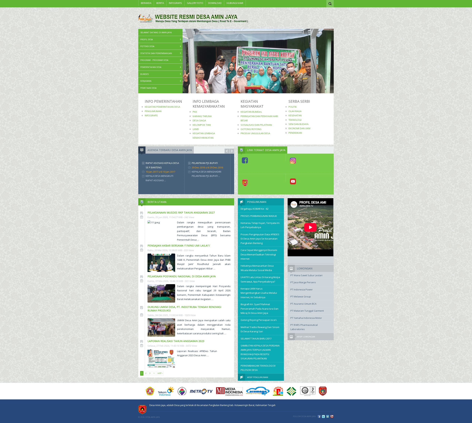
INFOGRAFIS (175, 3)
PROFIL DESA (146, 39)
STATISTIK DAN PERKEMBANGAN (156, 53)
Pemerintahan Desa (150, 67)
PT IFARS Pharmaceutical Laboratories (304, 327)
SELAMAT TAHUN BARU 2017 (256, 338)
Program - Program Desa (154, 60)
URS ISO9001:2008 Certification (308, 391)
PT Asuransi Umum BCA (303, 303)
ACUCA (150, 391)
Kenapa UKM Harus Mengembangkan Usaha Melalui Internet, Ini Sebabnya (259, 293)
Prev (227, 151)
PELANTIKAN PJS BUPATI (205, 163)
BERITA (160, 3)
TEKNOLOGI (295, 120)
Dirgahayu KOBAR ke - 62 (254, 208)
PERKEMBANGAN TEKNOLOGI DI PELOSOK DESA (258, 368)
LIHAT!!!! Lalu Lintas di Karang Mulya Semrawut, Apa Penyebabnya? (260, 279)
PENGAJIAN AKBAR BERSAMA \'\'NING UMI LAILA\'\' (179, 245)
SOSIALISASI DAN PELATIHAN (256, 124)
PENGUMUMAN (153, 111)
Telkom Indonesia (166, 391)
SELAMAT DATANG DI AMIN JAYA (156, 32)
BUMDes (144, 74)
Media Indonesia (229, 391)
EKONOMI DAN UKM (299, 128)
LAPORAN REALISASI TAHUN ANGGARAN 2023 (176, 341)
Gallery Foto (195, 3)
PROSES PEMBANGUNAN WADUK (259, 216)
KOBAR (323, 391)
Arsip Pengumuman (257, 377)
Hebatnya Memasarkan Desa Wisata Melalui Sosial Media (257, 268)
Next (232, 151)
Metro (201, 391)
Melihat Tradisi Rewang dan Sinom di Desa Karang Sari (260, 329)
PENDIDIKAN (295, 132)
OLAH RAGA (295, 111)
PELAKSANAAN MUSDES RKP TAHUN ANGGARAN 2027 (181, 212)
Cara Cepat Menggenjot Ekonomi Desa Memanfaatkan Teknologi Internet (259, 254)
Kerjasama (145, 80)
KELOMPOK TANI (202, 124)
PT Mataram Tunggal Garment (307, 310)
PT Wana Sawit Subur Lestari (306, 275)
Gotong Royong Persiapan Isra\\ (259, 320)
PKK (195, 111)
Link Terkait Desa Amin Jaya (266, 150)
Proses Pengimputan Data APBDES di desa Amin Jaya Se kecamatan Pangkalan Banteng (260, 239)
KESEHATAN (295, 115)
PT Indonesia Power (301, 289)
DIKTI (278, 391)
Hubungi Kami (235, 3)
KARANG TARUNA (202, 116)
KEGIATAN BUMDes (251, 111)
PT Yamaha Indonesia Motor (306, 318)
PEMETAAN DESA (148, 87)
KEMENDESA (182, 391)
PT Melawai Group (300, 296)
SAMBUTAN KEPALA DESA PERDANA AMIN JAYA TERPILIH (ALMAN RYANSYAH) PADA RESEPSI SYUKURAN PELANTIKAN (260, 352)
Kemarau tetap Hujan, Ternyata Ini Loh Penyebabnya (260, 225)
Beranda (146, 3)
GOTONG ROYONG (251, 129)
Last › (160, 373)
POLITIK (293, 106)
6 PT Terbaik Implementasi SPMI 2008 (291, 391)
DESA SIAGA (199, 120)
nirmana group (258, 391)
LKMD (196, 129)
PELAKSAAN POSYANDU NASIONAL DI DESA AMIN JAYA (182, 276)
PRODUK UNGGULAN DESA (255, 133)
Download (215, 3)
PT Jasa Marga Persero (303, 282)
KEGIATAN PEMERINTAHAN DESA (162, 106)
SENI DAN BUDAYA (298, 124)
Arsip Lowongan (306, 336)
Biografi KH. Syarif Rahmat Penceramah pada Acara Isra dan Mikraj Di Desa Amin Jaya (259, 309)
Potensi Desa (147, 46)
